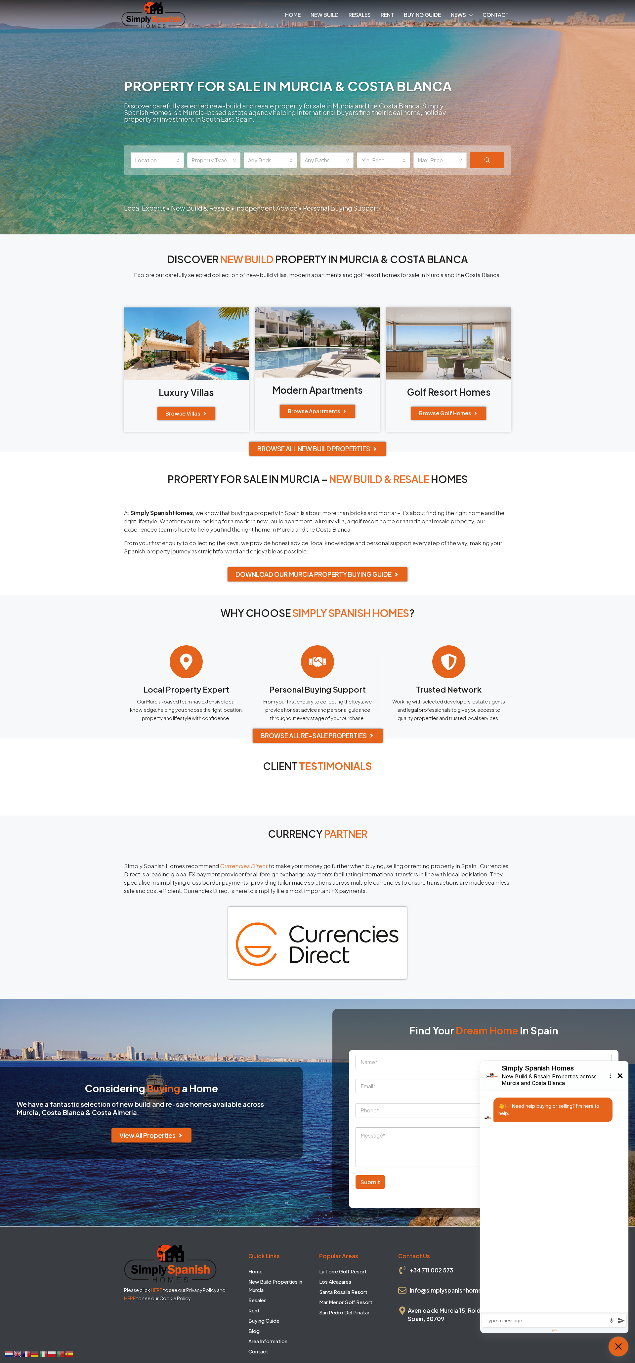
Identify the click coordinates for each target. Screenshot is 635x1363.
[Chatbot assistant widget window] (554, 1197)
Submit (370, 1182)
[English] (18, 1353)
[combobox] (157, 160)
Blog (254, 1331)
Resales (360, 14)
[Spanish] (69, 1353)
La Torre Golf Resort (343, 1271)
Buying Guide (422, 14)
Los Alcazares (335, 1282)
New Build (325, 14)
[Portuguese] (61, 1353)
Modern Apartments (318, 390)
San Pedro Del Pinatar (344, 1312)
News (458, 14)
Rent (387, 14)
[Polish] (52, 1353)
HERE (156, 1290)
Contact (496, 14)
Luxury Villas (186, 392)
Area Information (267, 1341)
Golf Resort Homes (449, 392)
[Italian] (43, 1353)
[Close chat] (618, 1346)
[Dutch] (9, 1353)
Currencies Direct (244, 865)
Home (293, 14)
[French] (26, 1353)
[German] (35, 1353)
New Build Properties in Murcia (275, 1286)
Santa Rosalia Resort (343, 1292)
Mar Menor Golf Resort (345, 1302)
